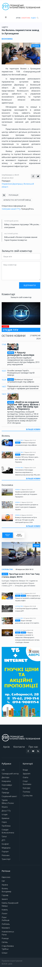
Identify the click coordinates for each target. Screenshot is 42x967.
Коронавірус (7, 785)
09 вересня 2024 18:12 (24, 569)
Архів (18, 18)
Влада (25, 770)
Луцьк (4, 917)
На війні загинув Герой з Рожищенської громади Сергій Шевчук (20, 372)
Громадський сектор (10, 773)
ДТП (3, 840)
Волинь (5, 888)
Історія (4, 814)
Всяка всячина (8, 832)
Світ (3, 881)
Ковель (5, 909)
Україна (17, 489)
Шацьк (4, 953)
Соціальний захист (9, 796)
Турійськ (5, 949)
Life (3, 770)
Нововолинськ (8, 931)
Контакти (19, 746)
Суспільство (19, 440)
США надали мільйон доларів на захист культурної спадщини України (26, 507)
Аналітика (25, 18)
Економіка (27, 784)
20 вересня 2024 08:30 (26, 515)
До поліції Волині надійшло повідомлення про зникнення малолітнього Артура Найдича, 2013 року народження (23, 361)
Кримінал (5, 818)
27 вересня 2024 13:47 (29, 467)
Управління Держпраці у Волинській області (18, 185)
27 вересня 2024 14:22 (29, 452)
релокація (13, 195)
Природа (5, 792)
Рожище (5, 938)
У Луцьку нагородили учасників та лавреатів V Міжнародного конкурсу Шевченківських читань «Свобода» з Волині (27, 637)
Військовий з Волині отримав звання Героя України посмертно (20, 238)
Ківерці (5, 906)
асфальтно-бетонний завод (17, 200)
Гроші (4, 836)
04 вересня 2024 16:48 (29, 606)
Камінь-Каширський (10, 903)
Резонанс (6, 855)
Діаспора (5, 777)
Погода (5, 789)
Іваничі (5, 899)
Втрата (5, 807)
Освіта (25, 777)
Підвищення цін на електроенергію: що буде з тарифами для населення (23, 387)
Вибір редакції (19, 535)
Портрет (5, 851)
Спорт (25, 781)
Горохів (5, 895)
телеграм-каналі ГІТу (11, 209)
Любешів (5, 920)
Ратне (4, 934)
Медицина (6, 848)
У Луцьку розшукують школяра (20, 353)
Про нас (33, 746)
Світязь (5, 942)
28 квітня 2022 (7, 178)
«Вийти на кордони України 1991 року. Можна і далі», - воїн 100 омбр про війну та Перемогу (23, 405)
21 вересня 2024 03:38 (26, 502)
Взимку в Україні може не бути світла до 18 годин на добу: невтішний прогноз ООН (26, 519)
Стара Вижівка (8, 946)
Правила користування (12, 961)
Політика (26, 792)
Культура (17, 630)
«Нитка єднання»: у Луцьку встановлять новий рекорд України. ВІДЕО (27, 598)
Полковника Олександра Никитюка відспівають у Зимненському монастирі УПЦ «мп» (27, 472)
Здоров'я (26, 773)
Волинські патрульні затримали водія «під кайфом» (20, 380)
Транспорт (6, 859)
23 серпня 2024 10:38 (27, 630)
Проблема (6, 826)
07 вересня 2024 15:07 (29, 593)
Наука (4, 822)
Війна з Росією (8, 803)
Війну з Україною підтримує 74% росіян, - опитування (22, 226)
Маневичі (6, 928)
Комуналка (6, 781)
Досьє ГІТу (6, 810)
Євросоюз (6, 877)
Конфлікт (5, 844)
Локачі (4, 913)
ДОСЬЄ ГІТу (7, 535)
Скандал (5, 829)
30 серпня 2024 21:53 (29, 618)
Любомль (6, 924)
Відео (33, 18)
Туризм (5, 800)
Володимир (6, 891)
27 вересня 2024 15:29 (29, 440)
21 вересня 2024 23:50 (26, 489)
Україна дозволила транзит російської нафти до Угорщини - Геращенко (26, 494)
